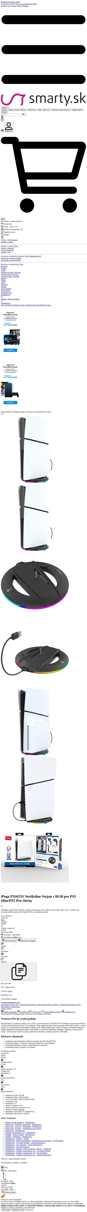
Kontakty (4, 266)
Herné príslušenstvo (23, 1141)
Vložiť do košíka (10, 941)
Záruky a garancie (7, 248)
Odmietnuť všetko (18, 1210)
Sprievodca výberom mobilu (11, 258)
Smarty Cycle (6, 6)
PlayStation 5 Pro (74, 1005)
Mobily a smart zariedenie (25, 1149)
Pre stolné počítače (23, 1143)
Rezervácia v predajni (28, 941)
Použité (4, 112)
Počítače (8, 1135)
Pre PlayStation (58, 1141)
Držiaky (19, 1139)
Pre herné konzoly (22, 1147)
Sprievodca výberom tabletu (11, 260)
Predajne (25, 6)
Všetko (4, 110)
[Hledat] (25, 114)
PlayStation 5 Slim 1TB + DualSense (14, 1005)
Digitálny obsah (77, 110)
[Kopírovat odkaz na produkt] (19, 972)
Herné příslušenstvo (35, 1145)
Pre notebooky (21, 1145)
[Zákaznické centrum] (2, 118)
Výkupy (14, 6)
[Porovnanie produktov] (2, 131)
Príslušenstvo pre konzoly (32, 1129)
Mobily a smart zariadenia (17, 110)
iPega (10, 991)
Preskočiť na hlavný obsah (10, 2)
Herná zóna (31, 110)
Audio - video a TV (44, 110)
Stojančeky (47, 1149)
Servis (19, 6)
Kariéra (3, 268)
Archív (3, 270)
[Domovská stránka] (43, 99)
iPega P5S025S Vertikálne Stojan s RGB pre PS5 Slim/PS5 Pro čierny (26, 305)
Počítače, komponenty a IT (61, 110)
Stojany (14, 999)
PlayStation (27, 1127)
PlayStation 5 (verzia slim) (10, 1007)
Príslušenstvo (5, 303)
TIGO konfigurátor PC (33, 256)
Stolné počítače (18, 1135)
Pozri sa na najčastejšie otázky (26, 4)
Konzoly (18, 1127)
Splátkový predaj (7, 242)
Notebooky (17, 1137)
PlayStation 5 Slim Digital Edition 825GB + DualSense (48, 1005)
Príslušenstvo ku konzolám (41, 1141)
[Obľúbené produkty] (2, 121)
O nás (21, 264)
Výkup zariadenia (7, 250)
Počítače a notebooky (22, 1124)
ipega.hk (21, 1109)
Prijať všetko (6, 1210)
